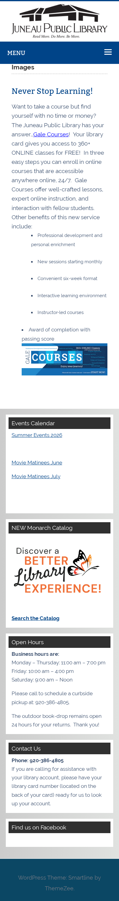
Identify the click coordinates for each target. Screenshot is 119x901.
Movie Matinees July (36, 476)
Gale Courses (51, 134)
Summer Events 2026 (37, 435)
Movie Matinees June (37, 463)
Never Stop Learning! (52, 91)
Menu (16, 53)
